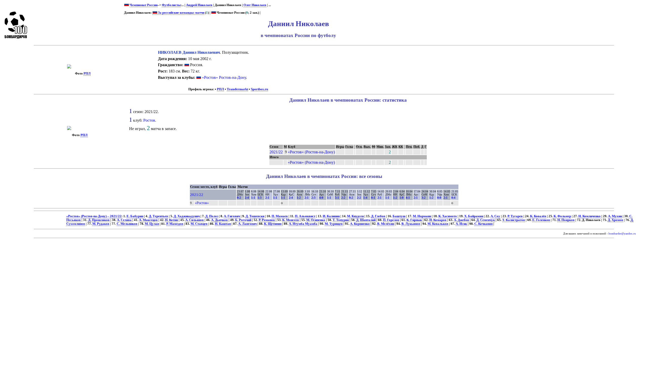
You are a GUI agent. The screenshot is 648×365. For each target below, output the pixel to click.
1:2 (299, 197)
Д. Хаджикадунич (187, 216)
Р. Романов (267, 220)
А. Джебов (461, 220)
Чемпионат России (143, 5)
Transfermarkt (237, 89)
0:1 (373, 197)
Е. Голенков (541, 220)
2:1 (267, 197)
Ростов (149, 120)
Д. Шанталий (366, 220)
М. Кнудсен (355, 216)
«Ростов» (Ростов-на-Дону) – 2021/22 (94, 216)
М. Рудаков (100, 224)
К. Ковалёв (538, 216)
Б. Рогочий (243, 220)
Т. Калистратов (513, 220)
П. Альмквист (305, 216)
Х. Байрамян (473, 216)
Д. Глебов (378, 216)
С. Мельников (127, 224)
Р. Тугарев (515, 216)
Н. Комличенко (589, 216)
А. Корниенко (360, 224)
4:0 (321, 197)
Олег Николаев (255, 5)
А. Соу (495, 216)
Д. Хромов (615, 220)
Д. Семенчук (485, 220)
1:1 (253, 197)
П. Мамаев (280, 216)
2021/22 (276, 152)
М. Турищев (334, 224)
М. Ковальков (438, 224)
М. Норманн (422, 216)
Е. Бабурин (135, 216)
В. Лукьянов (410, 224)
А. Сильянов (194, 220)
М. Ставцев (199, 224)
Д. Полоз (211, 216)
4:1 (408, 197)
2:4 (247, 197)
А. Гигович (232, 216)
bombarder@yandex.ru (622, 233)
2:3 (313, 197)
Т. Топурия (341, 220)
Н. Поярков (566, 220)
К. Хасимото (447, 216)
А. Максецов (148, 220)
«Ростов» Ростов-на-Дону (224, 77)
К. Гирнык (414, 220)
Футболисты (171, 5)
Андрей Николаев (199, 5)
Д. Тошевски (255, 216)
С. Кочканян (483, 224)
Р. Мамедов (174, 224)
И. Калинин (331, 216)
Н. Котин (171, 220)
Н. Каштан (223, 224)
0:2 (239, 197)
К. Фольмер (562, 216)
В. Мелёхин (385, 224)
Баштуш (399, 216)
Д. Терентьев (158, 216)
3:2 (423, 197)
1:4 (365, 197)
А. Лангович (247, 224)
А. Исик (461, 224)
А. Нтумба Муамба (303, 224)
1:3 (259, 197)
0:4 (453, 197)
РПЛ (87, 73)
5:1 (337, 197)
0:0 (439, 197)
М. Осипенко (315, 220)
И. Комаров (438, 220)
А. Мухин (615, 216)
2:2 (343, 197)
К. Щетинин (272, 224)
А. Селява (124, 220)
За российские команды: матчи (180, 12)
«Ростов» (202, 203)
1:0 (401, 197)
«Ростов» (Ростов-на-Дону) (311, 152)
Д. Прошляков (99, 220)
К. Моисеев (290, 220)
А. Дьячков (219, 220)
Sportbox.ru (259, 89)
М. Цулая (152, 224)
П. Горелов (391, 220)
